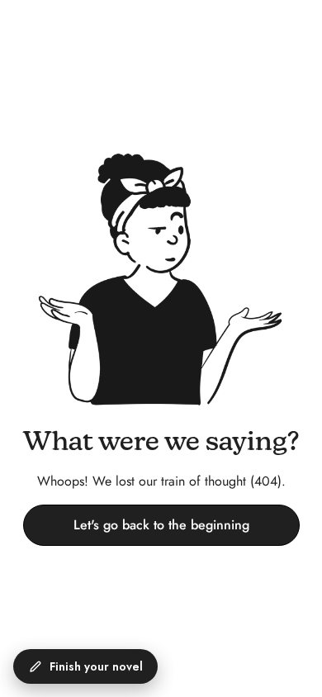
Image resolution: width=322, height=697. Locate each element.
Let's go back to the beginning (161, 524)
